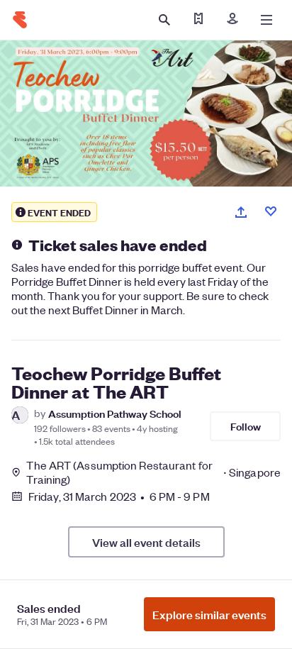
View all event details (146, 542)
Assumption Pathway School (114, 413)
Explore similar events (209, 614)
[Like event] (271, 211)
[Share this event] (241, 212)
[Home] (19, 19)
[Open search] (164, 20)
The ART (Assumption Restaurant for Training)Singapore (153, 472)
